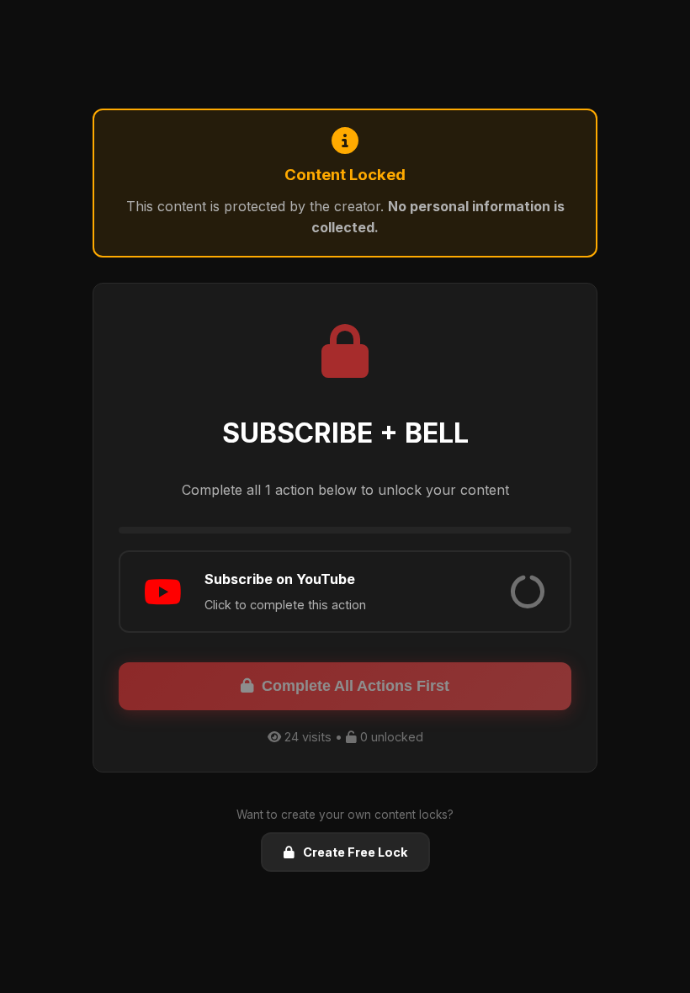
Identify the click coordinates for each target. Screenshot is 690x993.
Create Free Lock (355, 852)
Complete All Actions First (355, 685)
